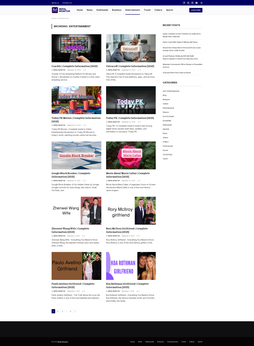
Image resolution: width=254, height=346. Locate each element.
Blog (165, 95)
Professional (168, 146)
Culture (158, 10)
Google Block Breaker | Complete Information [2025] (71, 174)
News (90, 10)
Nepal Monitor (59, 70)
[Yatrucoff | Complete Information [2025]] (131, 48)
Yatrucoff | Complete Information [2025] (130, 66)
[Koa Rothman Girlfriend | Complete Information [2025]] (131, 266)
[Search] (201, 2)
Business (116, 10)
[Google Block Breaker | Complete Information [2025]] (76, 155)
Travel (147, 10)
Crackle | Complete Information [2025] (75, 66)
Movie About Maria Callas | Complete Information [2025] (128, 174)
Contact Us (67, 3)
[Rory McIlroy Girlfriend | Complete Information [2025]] (131, 211)
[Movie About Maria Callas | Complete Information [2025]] (131, 155)
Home (80, 10)
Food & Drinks (168, 116)
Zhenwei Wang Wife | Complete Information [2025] (70, 230)
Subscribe (196, 10)
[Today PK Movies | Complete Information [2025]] (76, 100)
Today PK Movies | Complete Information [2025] (76, 119)
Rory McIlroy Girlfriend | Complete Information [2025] (127, 230)
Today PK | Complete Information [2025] (130, 117)
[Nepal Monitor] (61, 10)
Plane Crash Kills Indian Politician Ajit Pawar (180, 42)
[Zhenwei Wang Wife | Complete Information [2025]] (76, 211)
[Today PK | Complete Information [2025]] (131, 100)
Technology (167, 154)
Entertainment (132, 10)
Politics (166, 141)
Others (165, 137)
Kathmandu (102, 10)
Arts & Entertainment (171, 91)
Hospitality (167, 120)
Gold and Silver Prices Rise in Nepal (177, 72)
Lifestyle (166, 129)
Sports (169, 10)
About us (55, 3)
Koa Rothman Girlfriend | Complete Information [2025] (127, 285)
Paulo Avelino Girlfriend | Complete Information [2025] (73, 285)
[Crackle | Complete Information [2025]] (76, 48)
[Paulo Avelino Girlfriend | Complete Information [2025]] (76, 266)
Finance (166, 112)
